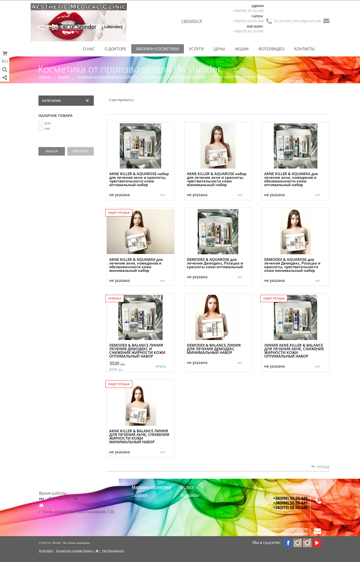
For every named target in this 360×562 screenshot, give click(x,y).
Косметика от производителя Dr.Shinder (107, 76)
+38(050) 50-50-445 (248, 21)
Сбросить (80, 151)
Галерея (139, 495)
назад (322, 467)
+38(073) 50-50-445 (248, 31)
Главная (44, 76)
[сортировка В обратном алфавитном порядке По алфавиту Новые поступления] (141, 108)
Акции (242, 49)
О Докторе (115, 49)
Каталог (64, 76)
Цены (219, 49)
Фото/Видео (271, 49)
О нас (89, 49)
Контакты (304, 49)
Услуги (196, 49)
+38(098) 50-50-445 (248, 10)
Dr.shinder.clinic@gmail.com (297, 21)
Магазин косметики (157, 49)
